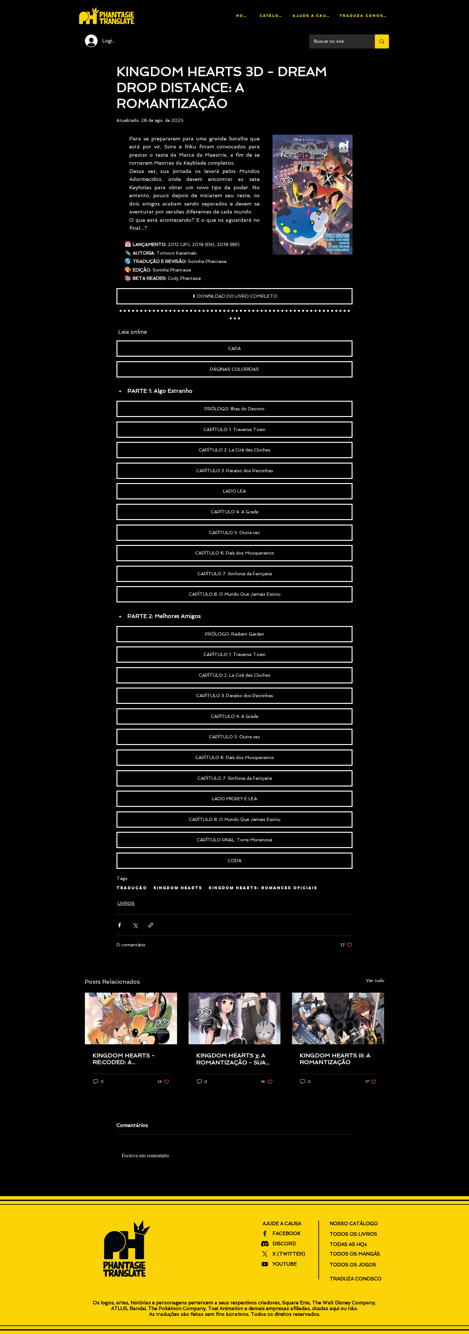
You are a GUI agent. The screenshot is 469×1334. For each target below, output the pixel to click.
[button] (312, 15)
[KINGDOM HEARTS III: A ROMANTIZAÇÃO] (338, 1018)
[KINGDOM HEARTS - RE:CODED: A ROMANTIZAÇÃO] (131, 1018)
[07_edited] (265, 1244)
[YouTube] (265, 1264)
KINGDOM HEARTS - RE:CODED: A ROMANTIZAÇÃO (124, 1058)
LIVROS (126, 903)
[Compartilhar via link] (151, 925)
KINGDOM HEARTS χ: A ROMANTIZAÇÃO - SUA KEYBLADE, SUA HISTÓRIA (231, 1059)
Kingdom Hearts (177, 888)
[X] (265, 1254)
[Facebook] (265, 1233)
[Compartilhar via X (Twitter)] (135, 925)
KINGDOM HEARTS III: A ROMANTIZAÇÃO (335, 1058)
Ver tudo (375, 980)
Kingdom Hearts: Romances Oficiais (263, 888)
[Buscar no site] (382, 41)
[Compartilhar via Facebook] (119, 925)
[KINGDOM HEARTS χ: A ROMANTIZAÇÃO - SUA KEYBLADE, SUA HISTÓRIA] (235, 1018)
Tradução (131, 888)
